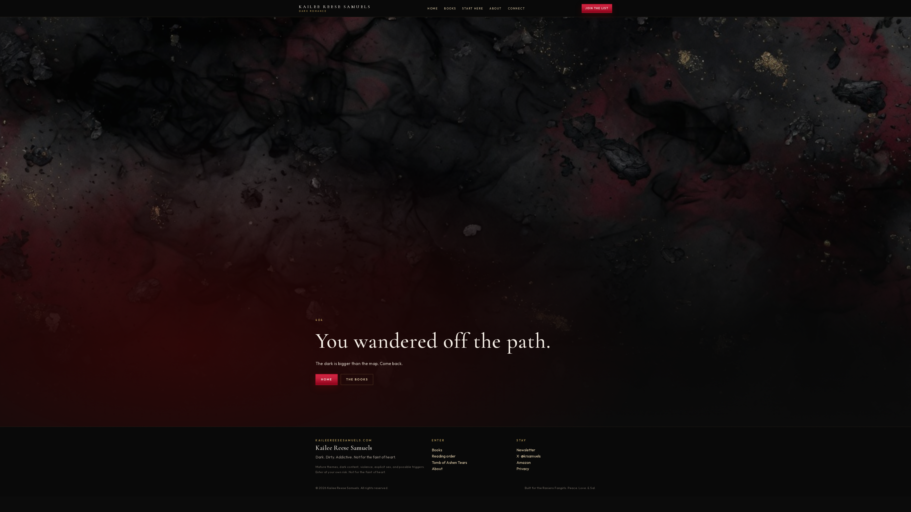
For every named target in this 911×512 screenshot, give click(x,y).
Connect (516, 8)
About (495, 8)
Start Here (472, 8)
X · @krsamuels (528, 456)
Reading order (444, 456)
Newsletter (525, 450)
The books (357, 379)
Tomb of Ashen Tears (449, 462)
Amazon (523, 462)
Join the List (597, 8)
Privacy (522, 468)
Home (433, 8)
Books (450, 8)
